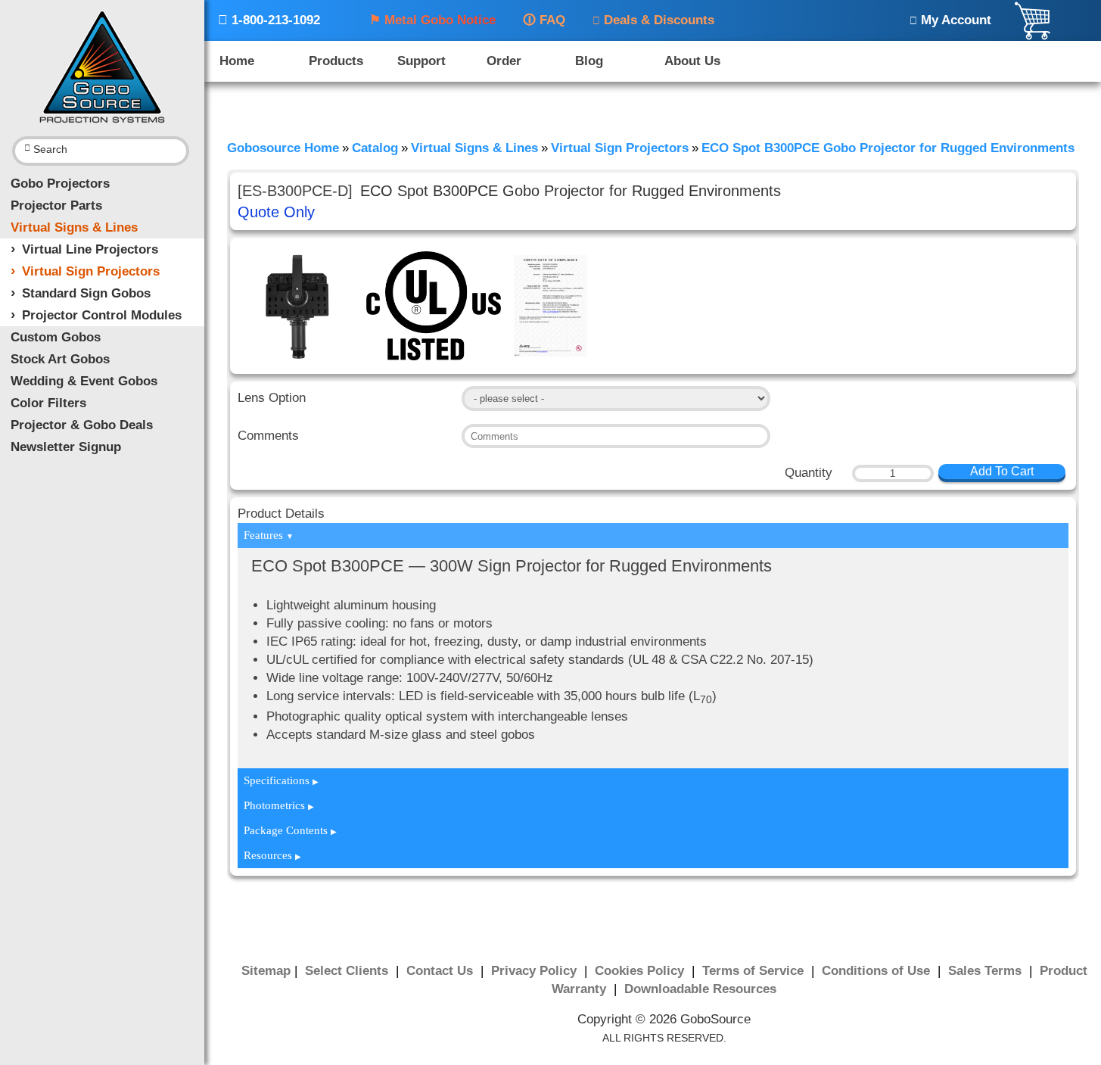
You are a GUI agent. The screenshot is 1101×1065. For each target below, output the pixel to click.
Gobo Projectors (60, 183)
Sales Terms (986, 971)
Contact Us (441, 971)
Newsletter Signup (66, 447)
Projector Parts (56, 205)
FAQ (544, 20)
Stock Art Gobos (60, 359)
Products (336, 61)
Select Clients (348, 971)
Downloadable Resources (700, 989)
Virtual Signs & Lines (74, 227)
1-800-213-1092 (269, 20)
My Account (950, 20)
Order (504, 61)
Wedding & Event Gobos (84, 381)
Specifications (281, 780)
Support (421, 61)
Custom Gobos (56, 337)
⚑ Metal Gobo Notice (432, 20)
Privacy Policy (535, 971)
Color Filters (48, 403)
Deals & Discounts (653, 20)
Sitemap (266, 971)
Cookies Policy (641, 971)
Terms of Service (754, 971)
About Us (692, 61)
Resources (272, 855)
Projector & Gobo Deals (82, 425)
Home (236, 61)
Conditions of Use (878, 971)
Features (269, 535)
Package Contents (290, 830)
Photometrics (279, 805)
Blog (589, 61)
